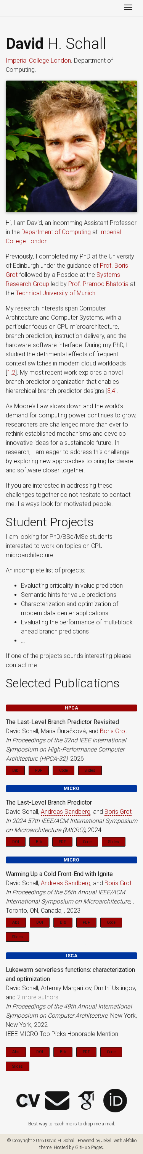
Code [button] (63, 770)
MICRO (71, 788)
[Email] (57, 1100)
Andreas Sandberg (65, 811)
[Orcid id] (115, 1100)
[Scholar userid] (86, 1100)
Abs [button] (15, 922)
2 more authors (37, 997)
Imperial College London (38, 60)
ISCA (71, 955)
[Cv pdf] (28, 1100)
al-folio (130, 1140)
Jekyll (106, 1140)
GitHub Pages (89, 1147)
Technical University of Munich (55, 293)
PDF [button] (38, 770)
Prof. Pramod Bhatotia (98, 284)
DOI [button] (15, 841)
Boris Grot (113, 731)
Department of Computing (56, 232)
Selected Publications (63, 683)
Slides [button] (90, 770)
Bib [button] (15, 770)
